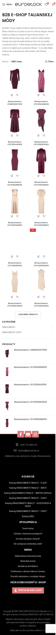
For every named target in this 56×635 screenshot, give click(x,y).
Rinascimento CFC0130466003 (30, 367)
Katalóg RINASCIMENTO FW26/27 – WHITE (28, 488)
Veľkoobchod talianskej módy (28, 556)
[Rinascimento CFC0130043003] (14, 284)
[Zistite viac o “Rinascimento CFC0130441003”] (12, 135)
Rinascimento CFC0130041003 (41, 304)
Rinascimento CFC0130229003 (14, 224)
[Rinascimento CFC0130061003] (14, 244)
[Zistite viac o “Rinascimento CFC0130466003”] (38, 95)
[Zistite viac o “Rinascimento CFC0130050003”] (38, 256)
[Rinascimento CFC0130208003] (41, 203)
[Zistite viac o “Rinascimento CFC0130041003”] (38, 296)
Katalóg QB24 (28, 516)
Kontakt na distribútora (28, 566)
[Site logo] (28, 4)
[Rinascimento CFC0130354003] (7, 407)
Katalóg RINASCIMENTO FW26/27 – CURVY (28, 511)
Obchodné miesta (28, 561)
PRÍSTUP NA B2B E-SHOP (30, 590)
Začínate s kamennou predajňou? (27, 533)
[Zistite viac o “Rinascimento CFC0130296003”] (12, 175)
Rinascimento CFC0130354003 (30, 402)
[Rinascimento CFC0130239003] (41, 163)
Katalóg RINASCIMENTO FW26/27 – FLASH (28, 483)
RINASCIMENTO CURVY (12, 332)
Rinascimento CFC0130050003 (41, 264)
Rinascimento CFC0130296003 (30, 419)
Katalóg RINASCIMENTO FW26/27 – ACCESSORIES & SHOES (28, 504)
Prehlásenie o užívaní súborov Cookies (28, 571)
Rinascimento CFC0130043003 (14, 304)
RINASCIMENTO (8, 327)
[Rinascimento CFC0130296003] (7, 424)
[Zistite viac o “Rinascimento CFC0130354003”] (38, 135)
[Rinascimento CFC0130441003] (7, 389)
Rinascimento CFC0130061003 (15, 264)
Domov (5, 61)
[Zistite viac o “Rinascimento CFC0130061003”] (12, 256)
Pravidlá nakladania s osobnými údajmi (27, 576)
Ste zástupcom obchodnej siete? (28, 544)
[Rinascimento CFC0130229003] (14, 203)
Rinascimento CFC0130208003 (41, 224)
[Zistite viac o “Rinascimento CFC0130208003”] (38, 216)
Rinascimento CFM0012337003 (30, 350)
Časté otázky (27, 528)
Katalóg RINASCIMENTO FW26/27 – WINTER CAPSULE (28, 493)
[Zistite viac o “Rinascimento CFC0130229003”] (12, 216)
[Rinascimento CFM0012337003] (7, 355)
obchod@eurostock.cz (28, 450)
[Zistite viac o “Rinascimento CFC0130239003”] (38, 175)
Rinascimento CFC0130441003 (30, 384)
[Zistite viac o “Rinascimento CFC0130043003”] (12, 296)
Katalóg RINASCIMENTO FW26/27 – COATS (28, 498)
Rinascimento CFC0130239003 (41, 183)
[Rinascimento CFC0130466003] (7, 372)
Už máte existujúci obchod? (28, 539)
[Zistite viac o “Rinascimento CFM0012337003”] (12, 95)
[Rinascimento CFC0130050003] (41, 244)
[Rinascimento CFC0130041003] (41, 284)
